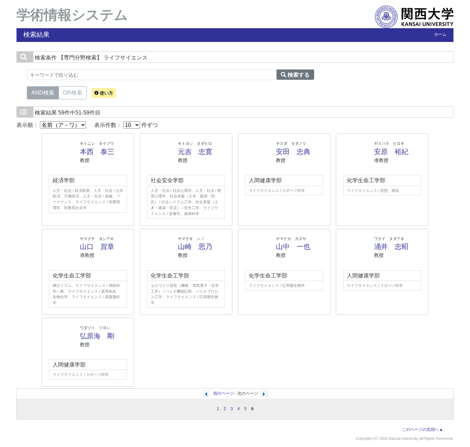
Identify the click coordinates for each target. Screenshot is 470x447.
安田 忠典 (293, 151)
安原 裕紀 (391, 151)
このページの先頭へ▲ (422, 429)
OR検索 (72, 93)
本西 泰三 (97, 151)
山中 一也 (293, 246)
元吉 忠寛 (195, 151)
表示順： (28, 125)
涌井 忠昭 (391, 246)
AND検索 (42, 93)
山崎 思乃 (195, 246)
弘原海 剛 (97, 336)
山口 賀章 (97, 246)
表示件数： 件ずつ (126, 125)
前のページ (223, 393)
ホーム (440, 34)
